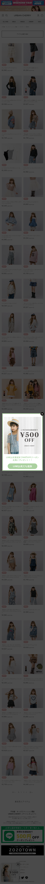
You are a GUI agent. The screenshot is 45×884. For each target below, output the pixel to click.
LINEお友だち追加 (22, 466)
